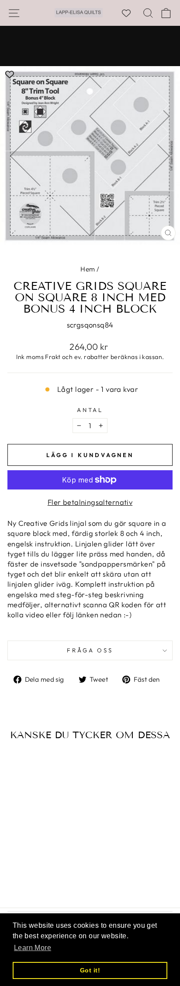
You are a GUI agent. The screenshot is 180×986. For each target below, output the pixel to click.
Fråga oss (90, 650)
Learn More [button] (32, 947)
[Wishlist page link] (130, 13)
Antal (90, 409)
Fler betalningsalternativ (90, 502)
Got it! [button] (90, 970)
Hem (87, 269)
